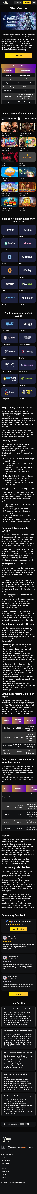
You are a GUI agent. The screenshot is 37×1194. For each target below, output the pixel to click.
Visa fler (18, 994)
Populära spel (4, 118)
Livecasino (14, 118)
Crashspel (24, 118)
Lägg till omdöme (18, 929)
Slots (32, 118)
